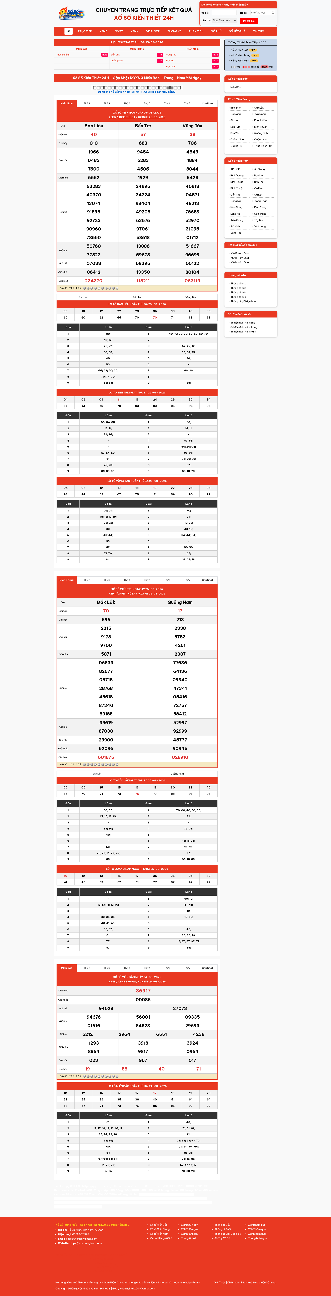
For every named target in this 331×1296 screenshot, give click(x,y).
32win (126, 1186)
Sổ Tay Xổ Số (222, 1238)
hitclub (133, 1194)
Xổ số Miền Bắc (239, 50)
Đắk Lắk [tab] (97, 773)
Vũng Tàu (236, 232)
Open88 (145, 1194)
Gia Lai (234, 120)
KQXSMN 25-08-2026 (151, 117)
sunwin (213, 1190)
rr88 (143, 1190)
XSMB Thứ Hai (127, 981)
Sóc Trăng (260, 213)
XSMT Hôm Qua (239, 257)
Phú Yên (234, 133)
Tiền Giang (236, 220)
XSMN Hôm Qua (239, 262)
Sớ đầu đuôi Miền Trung (243, 327)
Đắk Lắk (259, 107)
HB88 (173, 1186)
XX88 (194, 1198)
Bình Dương (237, 175)
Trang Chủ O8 (99, 1194)
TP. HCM (235, 169)
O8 (86, 1194)
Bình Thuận (236, 188)
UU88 (78, 1186)
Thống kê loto (238, 283)
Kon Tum (235, 126)
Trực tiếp (85, 31)
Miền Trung (137, 48)
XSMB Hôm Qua (239, 253)
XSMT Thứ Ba (126, 593)
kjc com (59, 1194)
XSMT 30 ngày (189, 1229)
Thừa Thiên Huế (263, 145)
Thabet (80, 1190)
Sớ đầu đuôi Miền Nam (243, 331)
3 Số (78, 288)
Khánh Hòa (260, 120)
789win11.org (118, 1194)
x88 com (149, 1202)
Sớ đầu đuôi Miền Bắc (242, 322)
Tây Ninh (259, 220)
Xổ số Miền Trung (240, 55)
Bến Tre (258, 181)
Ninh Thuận (260, 126)
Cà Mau (258, 188)
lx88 (80, 1194)
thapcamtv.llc (64, 1190)
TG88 (160, 1202)
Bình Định (235, 107)
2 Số (71, 288)
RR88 (181, 1186)
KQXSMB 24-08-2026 (152, 981)
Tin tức (258, 31)
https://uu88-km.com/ (173, 1198)
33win (116, 1186)
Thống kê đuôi (238, 297)
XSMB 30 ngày (189, 1224)
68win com (172, 1202)
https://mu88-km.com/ (104, 1198)
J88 (206, 1186)
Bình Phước (236, 181)
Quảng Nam (261, 139)
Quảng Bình (261, 133)
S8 (153, 1194)
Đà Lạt (258, 194)
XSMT (119, 31)
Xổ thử (216, 31)
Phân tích (196, 31)
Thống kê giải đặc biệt (243, 301)
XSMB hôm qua (256, 1224)
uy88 (72, 1202)
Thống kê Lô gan (257, 1238)
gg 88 (70, 1186)
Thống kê (174, 31)
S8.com (70, 1194)
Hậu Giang (236, 207)
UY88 (58, 1206)
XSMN (134, 31)
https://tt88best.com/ (70, 1198)
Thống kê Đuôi (222, 1229)
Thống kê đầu (238, 292)
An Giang (259, 169)
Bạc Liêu (259, 175)
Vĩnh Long (260, 226)
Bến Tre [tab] (137, 297)
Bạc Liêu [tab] (83, 297)
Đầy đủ (63, 288)
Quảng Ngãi (237, 139)
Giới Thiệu (219, 1282)
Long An (235, 213)
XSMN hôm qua (257, 1233)
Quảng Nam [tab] (177, 773)
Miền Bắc (81, 48)
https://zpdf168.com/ (196, 1202)
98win (155, 1186)
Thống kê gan (238, 288)
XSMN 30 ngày (189, 1233)
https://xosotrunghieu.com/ (86, 1243)
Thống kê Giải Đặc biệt (227, 1233)
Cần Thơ (235, 194)
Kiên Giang (260, 207)
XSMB (103, 31)
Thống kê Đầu (222, 1224)
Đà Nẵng (235, 114)
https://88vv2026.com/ (139, 1198)
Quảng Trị (236, 145)
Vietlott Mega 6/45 (161, 1238)
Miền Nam (193, 48)
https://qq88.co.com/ (97, 1186)
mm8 (156, 1190)
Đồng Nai (235, 201)
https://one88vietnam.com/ (122, 1202)
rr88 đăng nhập (97, 1190)
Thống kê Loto (189, 1238)
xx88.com (61, 1202)
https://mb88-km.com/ (177, 1194)
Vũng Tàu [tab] (190, 297)
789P (198, 1186)
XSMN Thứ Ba (126, 117)
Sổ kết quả (237, 31)
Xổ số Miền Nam (240, 60)
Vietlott (153, 31)
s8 (132, 1186)
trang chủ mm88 (172, 1190)
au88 (145, 1186)
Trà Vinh (235, 226)
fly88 (164, 1186)
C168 (89, 1202)
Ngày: (243, 12)
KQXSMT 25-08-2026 (151, 593)
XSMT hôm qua (257, 1229)
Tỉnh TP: (206, 20)
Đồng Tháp (260, 201)
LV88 (66, 1206)
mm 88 (88, 1206)
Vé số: (205, 12)
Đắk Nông (260, 114)
